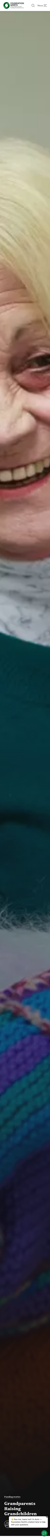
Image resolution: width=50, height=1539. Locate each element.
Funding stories (12, 1496)
